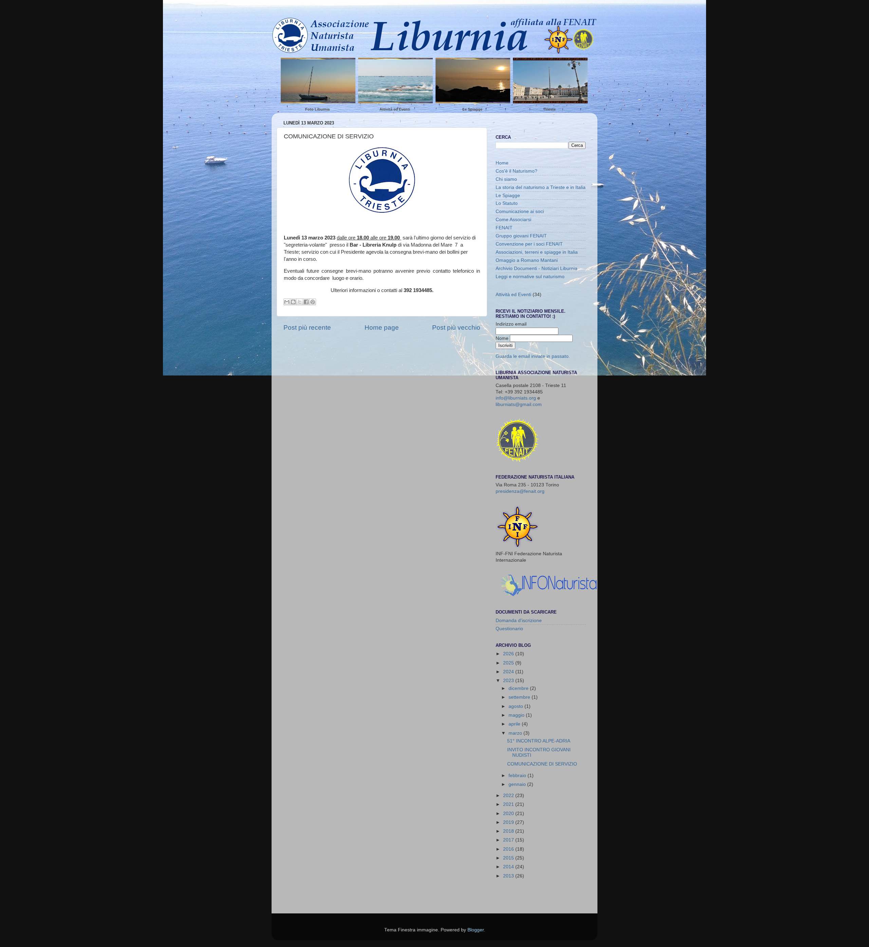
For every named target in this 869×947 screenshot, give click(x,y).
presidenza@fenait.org (520, 491)
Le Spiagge (472, 109)
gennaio (518, 784)
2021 (509, 804)
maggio (517, 715)
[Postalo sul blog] (293, 301)
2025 (509, 662)
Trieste (550, 109)
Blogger (475, 929)
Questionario (509, 628)
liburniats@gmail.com (519, 404)
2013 (509, 875)
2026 (509, 653)
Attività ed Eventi (395, 109)
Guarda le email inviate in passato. (533, 356)
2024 (509, 671)
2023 (509, 680)
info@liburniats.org (516, 398)
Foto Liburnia (317, 109)
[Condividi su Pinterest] (312, 301)
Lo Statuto (507, 203)
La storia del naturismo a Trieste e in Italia (541, 187)
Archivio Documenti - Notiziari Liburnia (536, 268)
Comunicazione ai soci (520, 211)
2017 (509, 840)
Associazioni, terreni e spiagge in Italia (537, 252)
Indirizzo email (511, 324)
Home (502, 163)
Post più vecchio (456, 327)
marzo (516, 733)
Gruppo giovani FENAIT (521, 235)
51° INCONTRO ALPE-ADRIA (538, 740)
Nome (503, 338)
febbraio (518, 775)
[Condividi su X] (299, 301)
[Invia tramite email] (286, 301)
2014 (509, 866)
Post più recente (307, 327)
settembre (520, 697)
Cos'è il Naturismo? (516, 171)
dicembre (519, 688)
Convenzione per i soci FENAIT (529, 244)
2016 (509, 849)
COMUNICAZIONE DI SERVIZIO (542, 764)
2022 (509, 795)
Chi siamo (506, 179)
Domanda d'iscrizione (519, 620)
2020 (509, 813)
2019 (509, 822)
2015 (509, 858)
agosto (516, 706)
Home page (382, 327)
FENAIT (504, 227)
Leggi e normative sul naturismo (530, 276)
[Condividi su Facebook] (306, 301)
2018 (509, 831)
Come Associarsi (513, 219)
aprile (515, 724)
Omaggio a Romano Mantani (527, 260)
